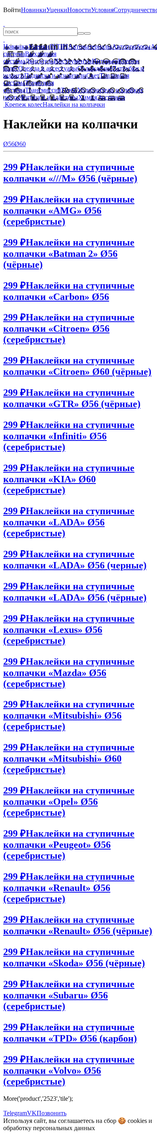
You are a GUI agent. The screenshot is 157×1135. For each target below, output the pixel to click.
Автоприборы (131, 46)
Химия (87, 97)
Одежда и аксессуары (47, 68)
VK (32, 1113)
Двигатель (39, 61)
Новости (79, 9)
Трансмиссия (43, 90)
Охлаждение (94, 68)
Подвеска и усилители (55, 75)
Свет (92, 75)
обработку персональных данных (49, 1128)
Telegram (15, 1113)
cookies (137, 1120)
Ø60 (20, 144)
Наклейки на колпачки (74, 104)
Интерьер (105, 61)
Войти (12, 9)
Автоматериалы (90, 46)
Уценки (56, 9)
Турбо (69, 90)
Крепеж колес (24, 104)
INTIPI (59, 46)
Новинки (33, 9)
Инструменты (73, 61)
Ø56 (8, 144)
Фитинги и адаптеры (49, 97)
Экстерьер (111, 97)
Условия (102, 9)
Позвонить (51, 1113)
